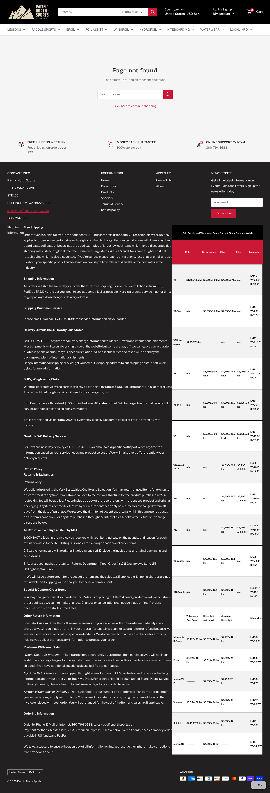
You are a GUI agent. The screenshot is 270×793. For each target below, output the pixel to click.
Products (107, 192)
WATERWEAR (210, 29)
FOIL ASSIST (94, 29)
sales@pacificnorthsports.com (28, 210)
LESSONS (14, 29)
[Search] (152, 12)
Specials (107, 198)
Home (105, 180)
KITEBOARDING (178, 29)
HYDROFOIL (148, 29)
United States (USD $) (22, 772)
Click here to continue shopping (135, 106)
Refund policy (110, 210)
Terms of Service (112, 204)
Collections (108, 186)
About (160, 186)
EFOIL (70, 29)
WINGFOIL (121, 29)
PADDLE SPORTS (43, 29)
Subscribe (224, 213)
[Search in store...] (168, 94)
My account (222, 14)
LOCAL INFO (239, 29)
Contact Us (163, 180)
